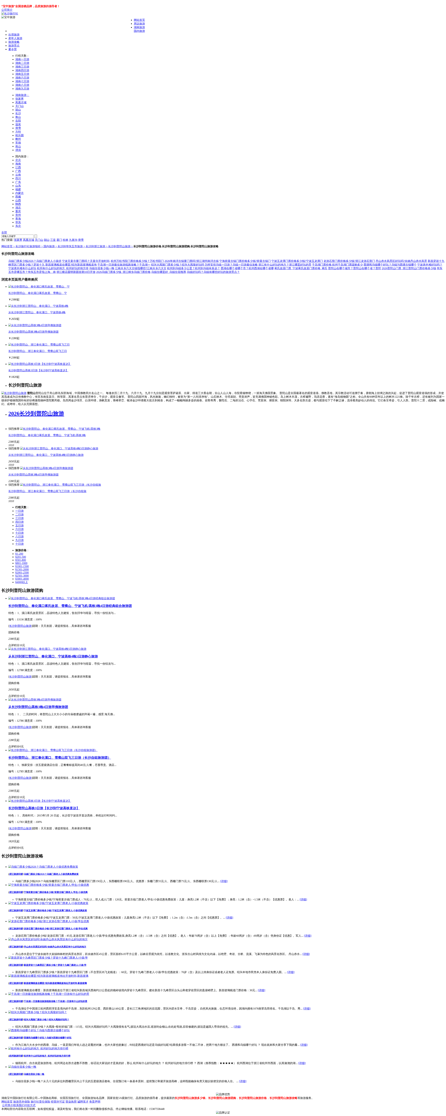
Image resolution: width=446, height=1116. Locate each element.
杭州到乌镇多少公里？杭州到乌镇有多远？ (193, 268)
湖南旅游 (139, 27)
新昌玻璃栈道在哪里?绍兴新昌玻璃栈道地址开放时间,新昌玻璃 (55, 983)
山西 (18, 200)
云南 (18, 174)
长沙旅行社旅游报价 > (30, 246)
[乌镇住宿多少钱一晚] (22, 1066)
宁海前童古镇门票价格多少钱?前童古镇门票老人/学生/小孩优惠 (56, 892)
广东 (18, 182)
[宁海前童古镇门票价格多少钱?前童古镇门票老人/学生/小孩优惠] (48, 884)
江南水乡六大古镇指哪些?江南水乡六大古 (140, 268)
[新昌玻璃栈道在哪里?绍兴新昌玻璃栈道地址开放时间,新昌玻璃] (48, 975)
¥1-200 (19, 553)
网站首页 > (8, 246)
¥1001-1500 (22, 566)
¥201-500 (20, 556)
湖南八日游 (22, 84)
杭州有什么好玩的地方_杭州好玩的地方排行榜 (47, 1055)
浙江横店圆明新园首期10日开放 (75, 271)
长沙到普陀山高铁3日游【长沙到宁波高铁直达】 (38, 370)
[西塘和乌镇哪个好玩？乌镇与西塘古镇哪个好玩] (39, 1030)
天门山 (19, 106)
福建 (18, 189)
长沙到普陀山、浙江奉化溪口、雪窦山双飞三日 (37, 351)
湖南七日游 (22, 81)
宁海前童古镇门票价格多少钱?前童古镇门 (245, 260)
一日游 (19, 510)
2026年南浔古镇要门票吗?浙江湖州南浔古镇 (191, 260)
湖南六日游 (22, 77)
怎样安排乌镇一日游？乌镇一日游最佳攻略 (231, 264)
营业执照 (71, 1101)
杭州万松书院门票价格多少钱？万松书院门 (137, 260)
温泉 (18, 124)
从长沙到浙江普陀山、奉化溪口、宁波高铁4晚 (37, 312)
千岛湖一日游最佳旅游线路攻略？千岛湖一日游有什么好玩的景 (55, 1001)
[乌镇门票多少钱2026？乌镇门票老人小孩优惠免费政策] (43, 866)
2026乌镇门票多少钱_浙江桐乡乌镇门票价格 (123, 271)
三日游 (19, 518)
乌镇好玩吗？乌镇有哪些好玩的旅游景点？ (213, 271)
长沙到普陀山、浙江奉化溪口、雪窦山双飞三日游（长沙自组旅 (47, 491)
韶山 (18, 109)
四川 (18, 178)
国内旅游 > (51, 246)
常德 (18, 142)
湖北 (18, 207)
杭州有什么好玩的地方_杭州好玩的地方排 (63, 268)
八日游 (19, 536)
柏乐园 (19, 135)
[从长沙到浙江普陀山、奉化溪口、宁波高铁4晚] (38, 305)
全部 (4, 232)
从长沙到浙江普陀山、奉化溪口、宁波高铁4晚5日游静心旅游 (46, 454)
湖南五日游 (22, 73)
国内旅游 (139, 30)
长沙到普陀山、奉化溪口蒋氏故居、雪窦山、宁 (37, 293)
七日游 (19, 532)
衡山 (18, 117)
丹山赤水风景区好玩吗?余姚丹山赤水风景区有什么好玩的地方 (55, 946)
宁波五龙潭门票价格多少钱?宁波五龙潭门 (297, 260)
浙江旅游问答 (16, 874)
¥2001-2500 (22, 572)
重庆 (18, 211)
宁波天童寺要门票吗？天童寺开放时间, (86, 260)
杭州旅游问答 (16, 1055)
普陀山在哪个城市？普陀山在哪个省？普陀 (354, 268)
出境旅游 (14, 34)
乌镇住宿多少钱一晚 (101, 268)
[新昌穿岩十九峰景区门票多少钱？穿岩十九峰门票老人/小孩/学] (48, 957)
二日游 (19, 514)
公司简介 (7, 9)
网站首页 (139, 19)
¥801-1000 (21, 563)
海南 (18, 163)
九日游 (19, 540)
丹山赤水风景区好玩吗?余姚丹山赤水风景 (401, 260)
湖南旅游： (22, 95)
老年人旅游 (15, 38)
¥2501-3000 (22, 575)
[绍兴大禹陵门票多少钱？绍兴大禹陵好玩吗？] (37, 1012)
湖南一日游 (22, 59)
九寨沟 (73, 239)
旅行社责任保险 (40, 1101)
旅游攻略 (14, 41)
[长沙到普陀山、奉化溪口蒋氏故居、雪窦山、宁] (39, 286)
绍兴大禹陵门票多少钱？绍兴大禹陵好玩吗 (177, 264)
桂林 (65, 239)
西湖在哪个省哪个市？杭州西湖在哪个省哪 (247, 268)
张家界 (19, 98)
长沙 (18, 113)
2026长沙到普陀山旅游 (36, 413)
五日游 (19, 525)
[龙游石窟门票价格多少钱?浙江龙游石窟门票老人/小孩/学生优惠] (48, 921)
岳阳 (18, 120)
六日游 (19, 529)
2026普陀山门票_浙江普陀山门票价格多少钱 (409, 268)
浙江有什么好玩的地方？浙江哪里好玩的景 (284, 264)
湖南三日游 (22, 66)
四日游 (19, 521)
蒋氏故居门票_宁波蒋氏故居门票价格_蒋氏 (300, 268)
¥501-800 (20, 560)
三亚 (53, 239)
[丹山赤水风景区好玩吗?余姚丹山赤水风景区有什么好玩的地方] (48, 939)
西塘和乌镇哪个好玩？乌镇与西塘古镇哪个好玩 (47, 1037)
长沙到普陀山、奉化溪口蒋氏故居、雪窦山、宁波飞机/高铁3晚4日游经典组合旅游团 (70, 606)
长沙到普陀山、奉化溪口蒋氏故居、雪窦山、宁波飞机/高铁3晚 (47, 435)
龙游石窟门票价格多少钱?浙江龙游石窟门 (349, 260)
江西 (18, 167)
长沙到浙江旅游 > (97, 246)
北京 (18, 160)
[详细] (224, 881)
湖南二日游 (22, 63)
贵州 (18, 214)
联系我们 (18, 1105)
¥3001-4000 (22, 578)
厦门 (59, 239)
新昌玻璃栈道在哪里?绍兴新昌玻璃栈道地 (71, 264)
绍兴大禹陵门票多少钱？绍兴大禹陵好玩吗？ (46, 1019)
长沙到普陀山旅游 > (120, 246)
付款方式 (30, 1105)
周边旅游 (139, 23)
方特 (18, 131)
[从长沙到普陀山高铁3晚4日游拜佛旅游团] (34, 325)
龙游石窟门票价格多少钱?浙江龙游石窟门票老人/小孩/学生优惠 (56, 928)
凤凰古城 (20, 102)
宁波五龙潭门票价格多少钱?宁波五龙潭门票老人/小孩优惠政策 (55, 910)
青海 (18, 218)
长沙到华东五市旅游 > (72, 246)
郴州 (18, 138)
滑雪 (18, 128)
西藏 (18, 196)
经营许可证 (58, 1101)
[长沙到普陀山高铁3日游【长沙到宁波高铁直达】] (39, 363)
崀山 (18, 146)
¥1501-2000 (22, 569)
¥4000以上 (21, 582)
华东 (18, 222)
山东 (18, 185)
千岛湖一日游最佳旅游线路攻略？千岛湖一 (123, 264)
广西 (18, 171)
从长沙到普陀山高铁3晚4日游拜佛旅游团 (33, 331)
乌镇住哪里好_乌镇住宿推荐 (168, 271)
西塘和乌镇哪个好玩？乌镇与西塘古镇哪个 (390, 264)
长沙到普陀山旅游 (20, 625)
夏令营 (12, 49)
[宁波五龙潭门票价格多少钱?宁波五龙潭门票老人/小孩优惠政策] (48, 903)
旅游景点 (14, 45)
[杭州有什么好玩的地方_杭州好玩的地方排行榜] (38, 1048)
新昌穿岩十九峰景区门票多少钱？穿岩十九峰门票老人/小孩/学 (55, 965)
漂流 (18, 149)
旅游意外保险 (21, 1101)
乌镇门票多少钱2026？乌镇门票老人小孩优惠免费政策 (51, 874)
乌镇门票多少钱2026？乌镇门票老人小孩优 (34, 260)
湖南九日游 (22, 88)
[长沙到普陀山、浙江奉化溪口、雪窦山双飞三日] (39, 344)
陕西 (18, 203)
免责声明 (94, 1101)
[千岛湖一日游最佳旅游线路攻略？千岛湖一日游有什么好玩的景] (48, 993)
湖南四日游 (22, 70)
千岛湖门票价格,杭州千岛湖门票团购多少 (337, 264)
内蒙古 (19, 193)
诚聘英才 (83, 1101)
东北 (18, 225)
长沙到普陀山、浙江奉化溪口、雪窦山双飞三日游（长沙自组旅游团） (59, 757)
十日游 (19, 543)
